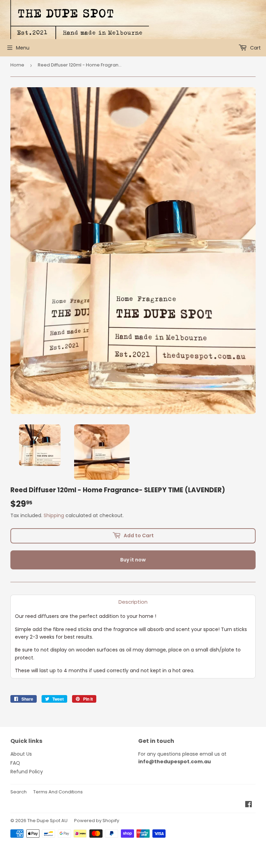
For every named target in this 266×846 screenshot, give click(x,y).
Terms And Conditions (58, 792)
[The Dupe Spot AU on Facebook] (248, 805)
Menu (22, 47)
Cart (255, 47)
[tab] (133, 602)
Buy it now (133, 559)
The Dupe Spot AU (47, 820)
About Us (21, 753)
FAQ (15, 762)
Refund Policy (26, 771)
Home (17, 65)
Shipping (54, 515)
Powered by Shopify (96, 820)
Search (18, 792)
